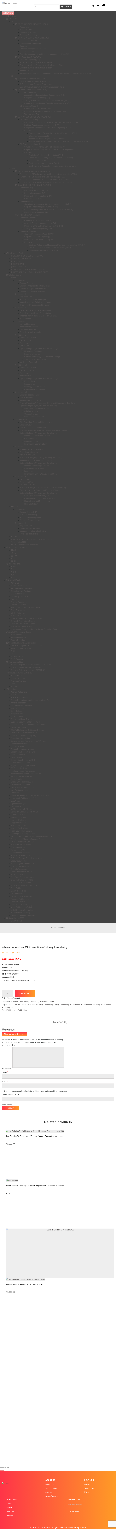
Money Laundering (31, 1001)
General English (26, 283)
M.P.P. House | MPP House (22, 809)
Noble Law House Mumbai (21, 831)
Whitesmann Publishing (20, 913)
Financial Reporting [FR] (30, 60)
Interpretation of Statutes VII (31, 400)
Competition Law (31, 441)
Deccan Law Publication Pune (23, 752)
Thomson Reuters (18, 902)
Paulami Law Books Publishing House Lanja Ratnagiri (32, 836)
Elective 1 (28, 130)
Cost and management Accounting (33, 49)
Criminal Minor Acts (32, 411)
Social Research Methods (30, 332)
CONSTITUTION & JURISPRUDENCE (28, 269)
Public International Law (29, 452)
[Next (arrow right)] (3, 1470)
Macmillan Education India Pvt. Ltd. (25, 812)
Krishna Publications (19, 602)
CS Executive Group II (29, 106)
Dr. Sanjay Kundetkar (19, 597)
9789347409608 (13, 1005)
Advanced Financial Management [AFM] (36, 62)
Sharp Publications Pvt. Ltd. (22, 872)
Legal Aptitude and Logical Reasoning (35, 81)
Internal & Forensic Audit (39, 136)
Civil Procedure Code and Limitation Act (36, 422)
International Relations (29, 327)
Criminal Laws (17, 1001)
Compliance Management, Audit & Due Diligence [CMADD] (48, 128)
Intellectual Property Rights (30, 362)
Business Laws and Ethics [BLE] (37, 190)
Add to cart (24, 993)
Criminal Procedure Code (30, 395)
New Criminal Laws (16, 662)
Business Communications (30, 520)
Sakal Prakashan (18, 613)
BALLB (14, 278)
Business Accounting (28, 515)
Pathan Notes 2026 (18, 542)
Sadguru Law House (19, 861)
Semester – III (20, 308)
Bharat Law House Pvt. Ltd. (22, 719)
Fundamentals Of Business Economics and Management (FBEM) (46, 182)
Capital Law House (18, 727)
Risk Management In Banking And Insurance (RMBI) (50, 248)
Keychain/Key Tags (18, 681)
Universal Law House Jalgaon (23, 624)
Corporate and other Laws (30, 43)
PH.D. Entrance (17, 659)
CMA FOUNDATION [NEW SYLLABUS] (33, 171)
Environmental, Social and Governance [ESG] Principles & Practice (51, 122)
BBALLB (14, 507)
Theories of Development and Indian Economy (38, 316)
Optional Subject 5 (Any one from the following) (39, 463)
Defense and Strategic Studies (36, 466)
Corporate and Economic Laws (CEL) (39, 220)
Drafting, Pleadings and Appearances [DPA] (41, 125)
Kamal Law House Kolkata (21, 776)
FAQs (86, 1492)
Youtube (10, 1516)
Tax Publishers (17, 894)
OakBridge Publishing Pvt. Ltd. (23, 834)
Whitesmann (75, 1005)
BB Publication (17, 716)
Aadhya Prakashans (19, 692)
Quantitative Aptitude (28, 32)
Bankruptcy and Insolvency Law (37, 496)
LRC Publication (17, 806)
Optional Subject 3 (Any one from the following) (39, 406)
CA (12, 21)
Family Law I (25, 343)
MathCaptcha (9, 1104)
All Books (13, 16)
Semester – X (20, 477)
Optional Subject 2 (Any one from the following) (39, 378)
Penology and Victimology (34, 387)
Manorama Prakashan (20, 815)
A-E (14, 550)
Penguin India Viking (19, 850)
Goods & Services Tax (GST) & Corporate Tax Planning (51, 158)
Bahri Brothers (16, 635)
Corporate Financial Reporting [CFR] (39, 237)
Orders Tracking (51, 1496)
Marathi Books (15, 580)
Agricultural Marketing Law (35, 359)
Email (5, 1082)
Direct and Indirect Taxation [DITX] (38, 196)
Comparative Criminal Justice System (39, 498)
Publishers (12, 689)
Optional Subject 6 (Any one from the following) (39, 493)
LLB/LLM (16, 537)
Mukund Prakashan (18, 605)
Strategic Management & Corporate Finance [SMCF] (45, 147)
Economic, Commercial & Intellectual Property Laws (45, 111)
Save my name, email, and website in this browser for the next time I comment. (35, 1091)
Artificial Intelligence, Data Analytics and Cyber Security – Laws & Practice (58, 141)
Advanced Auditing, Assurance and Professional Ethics (42, 65)
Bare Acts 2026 (14, 564)
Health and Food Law (33, 351)
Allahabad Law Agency (20, 697)
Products (61, 928)
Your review (7, 1069)
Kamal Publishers (18, 779)
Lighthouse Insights (18, 804)
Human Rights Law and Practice (37, 436)
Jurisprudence (25, 376)
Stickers (14, 686)
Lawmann (15, 793)
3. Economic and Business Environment (36, 84)
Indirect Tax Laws (27, 71)
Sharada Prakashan (19, 869)
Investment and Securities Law (36, 408)
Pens (13, 684)
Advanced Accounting (28, 41)
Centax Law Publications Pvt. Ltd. (24, 733)
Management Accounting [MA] (36, 212)
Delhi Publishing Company (21, 757)
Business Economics (28, 35)
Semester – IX (21, 447)
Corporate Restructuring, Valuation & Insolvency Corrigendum (49, 150)
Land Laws (28, 471)
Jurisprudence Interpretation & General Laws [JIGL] (44, 95)
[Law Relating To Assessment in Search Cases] (106, 1315)
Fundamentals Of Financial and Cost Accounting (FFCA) (42, 177)
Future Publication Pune (20, 763)
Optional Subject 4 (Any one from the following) (39, 433)
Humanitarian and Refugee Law (37, 501)
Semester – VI (21, 365)
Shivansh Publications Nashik (23, 621)
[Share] (3, 1467)
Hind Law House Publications (23, 771)
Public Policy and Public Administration (35, 313)
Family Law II (25, 373)
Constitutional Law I (28, 338)
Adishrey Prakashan (19, 586)
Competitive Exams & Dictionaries (22, 643)
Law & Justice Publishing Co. (22, 787)
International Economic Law (35, 444)
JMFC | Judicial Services (21, 648)
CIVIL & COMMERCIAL (22, 259)
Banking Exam (17, 656)
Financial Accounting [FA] (34, 193)
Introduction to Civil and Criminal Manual (36, 460)
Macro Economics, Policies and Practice (36, 302)
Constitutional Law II (28, 368)
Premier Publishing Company (22, 842)
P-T (14, 558)
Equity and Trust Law (32, 354)
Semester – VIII (21, 419)
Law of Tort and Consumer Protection (35, 428)
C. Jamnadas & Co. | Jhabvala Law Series (28, 725)
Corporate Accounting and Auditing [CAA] (41, 207)
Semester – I (20, 280)
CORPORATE (18, 264)
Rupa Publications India (20, 855)
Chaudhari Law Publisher (21, 591)
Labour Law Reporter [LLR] (22, 782)
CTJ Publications (18, 594)
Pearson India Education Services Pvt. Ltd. (28, 839)
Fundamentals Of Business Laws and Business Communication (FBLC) (48, 174)
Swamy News (16, 921)
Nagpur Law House (18, 823)
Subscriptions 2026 (16, 918)
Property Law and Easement (31, 449)
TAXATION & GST (20, 267)
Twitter (9, 1508)
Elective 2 (28, 152)
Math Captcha (7, 1095)
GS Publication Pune (19, 768)
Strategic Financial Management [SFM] (40, 223)
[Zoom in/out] (8, 1467)
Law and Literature (27, 324)
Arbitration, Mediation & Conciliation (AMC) (46, 155)
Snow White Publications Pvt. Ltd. (24, 885)
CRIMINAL (17, 261)
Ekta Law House (17, 599)
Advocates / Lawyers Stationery (19, 673)
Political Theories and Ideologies (33, 299)
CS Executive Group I (28, 92)
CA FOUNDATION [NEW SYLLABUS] (32, 24)
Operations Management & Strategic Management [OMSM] (47, 204)
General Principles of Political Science (35, 286)
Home (53, 928)
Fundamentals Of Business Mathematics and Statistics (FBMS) (45, 180)
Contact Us (49, 1484)
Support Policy (89, 1488)
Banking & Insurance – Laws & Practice (45, 163)
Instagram (11, 1512)
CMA (13, 169)
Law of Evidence (26, 398)
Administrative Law (27, 455)
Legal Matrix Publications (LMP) (23, 798)
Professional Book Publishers (23, 845)
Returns (87, 1484)
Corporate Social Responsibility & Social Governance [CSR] (53, 133)
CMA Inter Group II (27, 201)
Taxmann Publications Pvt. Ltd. (23, 896)
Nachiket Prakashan (19, 820)
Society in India (26, 319)
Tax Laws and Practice (33, 114)
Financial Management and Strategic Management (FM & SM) (44, 54)
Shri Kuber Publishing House (22, 877)
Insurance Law (30, 384)
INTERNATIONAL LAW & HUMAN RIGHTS (30, 272)
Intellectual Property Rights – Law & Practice (47, 139)
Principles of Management (30, 517)
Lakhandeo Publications (20, 785)
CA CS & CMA (14, 19)
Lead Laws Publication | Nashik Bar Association (30, 795)
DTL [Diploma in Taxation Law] (25, 545)
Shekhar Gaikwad (18, 874)
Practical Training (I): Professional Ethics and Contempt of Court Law (47, 403)
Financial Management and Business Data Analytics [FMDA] (48, 210)
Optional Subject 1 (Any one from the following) (39, 349)
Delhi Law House (18, 755)
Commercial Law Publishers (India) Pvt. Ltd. (28, 741)
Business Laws (26, 30)
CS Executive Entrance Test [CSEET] (32, 79)
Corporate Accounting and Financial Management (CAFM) (47, 103)
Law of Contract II (27, 370)
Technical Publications (20, 899)
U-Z (15, 561)
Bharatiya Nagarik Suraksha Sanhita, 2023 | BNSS (31, 665)
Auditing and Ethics (27, 51)
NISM (13, 654)
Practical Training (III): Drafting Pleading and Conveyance (43, 458)
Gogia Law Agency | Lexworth (23, 765)
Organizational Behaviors (30, 528)
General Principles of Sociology (32, 291)
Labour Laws (25, 479)
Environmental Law (27, 485)
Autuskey (84, 1528)
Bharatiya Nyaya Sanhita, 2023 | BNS (26, 667)
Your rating (7, 1045)
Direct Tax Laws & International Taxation (36, 68)
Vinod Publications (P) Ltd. (21, 907)
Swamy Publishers (18, 640)
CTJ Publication (17, 746)
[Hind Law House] (9, 3)
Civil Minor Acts (30, 438)
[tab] (60, 1022)
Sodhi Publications (18, 888)
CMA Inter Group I (27, 188)
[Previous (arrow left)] (1, 1470)
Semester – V (20, 335)
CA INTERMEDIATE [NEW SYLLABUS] (33, 38)
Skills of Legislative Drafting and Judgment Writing (40, 490)
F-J (14, 553)
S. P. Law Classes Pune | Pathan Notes (26, 858)
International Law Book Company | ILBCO (27, 774)
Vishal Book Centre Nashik (22, 626)
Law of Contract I (26, 340)
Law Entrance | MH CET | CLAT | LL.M (26, 646)
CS (12, 76)
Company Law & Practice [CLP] (37, 98)
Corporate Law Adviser (20, 744)
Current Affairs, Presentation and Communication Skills (42, 87)
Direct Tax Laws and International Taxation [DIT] (43, 226)
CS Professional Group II (30, 144)
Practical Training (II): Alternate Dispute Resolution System (43, 430)
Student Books (15, 275)
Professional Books (16, 253)
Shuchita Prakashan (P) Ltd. (22, 880)
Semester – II (20, 294)
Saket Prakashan (18, 616)
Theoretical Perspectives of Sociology (35, 305)
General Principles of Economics (33, 289)
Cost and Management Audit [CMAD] (39, 234)
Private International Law (34, 417)
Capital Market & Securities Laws (37, 109)
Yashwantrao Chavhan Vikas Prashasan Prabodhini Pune (34, 629)
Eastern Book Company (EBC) (23, 760)
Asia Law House (17, 708)
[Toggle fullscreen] (5, 1467)
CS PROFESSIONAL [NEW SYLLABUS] (34, 117)
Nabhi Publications (18, 637)
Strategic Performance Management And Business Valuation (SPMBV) (57, 245)
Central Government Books (19, 632)
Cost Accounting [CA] (32, 199)
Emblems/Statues (18, 678)
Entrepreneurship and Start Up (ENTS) (44, 250)
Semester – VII (21, 392)
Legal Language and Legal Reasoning (35, 310)
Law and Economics (28, 329)
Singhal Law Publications (21, 883)
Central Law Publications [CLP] (23, 736)
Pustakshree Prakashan (20, 853)
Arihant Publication (18, 703)
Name (5, 1072)
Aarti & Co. (15, 583)
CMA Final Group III (28, 218)
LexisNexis (15, 801)
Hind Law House (42, 1528)
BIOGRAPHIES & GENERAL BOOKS (27, 256)
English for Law (26, 297)
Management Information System (33, 531)
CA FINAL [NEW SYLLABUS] (29, 57)
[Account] (93, 6)
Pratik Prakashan (18, 610)
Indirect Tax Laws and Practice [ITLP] (39, 240)
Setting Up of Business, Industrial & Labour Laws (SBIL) (46, 101)
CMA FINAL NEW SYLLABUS (27, 215)
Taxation (23, 46)
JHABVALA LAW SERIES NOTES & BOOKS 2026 (31, 539)
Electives (28, 242)
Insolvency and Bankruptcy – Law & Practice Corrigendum (52, 166)
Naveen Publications (19, 828)
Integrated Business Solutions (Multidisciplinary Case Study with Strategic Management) (55, 73)
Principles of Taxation (28, 482)
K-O (15, 556)
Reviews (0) (60, 1022)
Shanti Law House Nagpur (21, 866)
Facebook (10, 1504)
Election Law (29, 381)
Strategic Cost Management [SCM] (38, 229)
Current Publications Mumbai (22, 749)
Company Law (25, 425)
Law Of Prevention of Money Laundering (37, 1005)
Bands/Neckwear (18, 676)
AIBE (13, 651)
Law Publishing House (20, 790)
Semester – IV (21, 321)
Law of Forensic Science (34, 468)
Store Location (51, 1488)
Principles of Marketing (29, 534)
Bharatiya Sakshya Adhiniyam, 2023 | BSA (28, 670)
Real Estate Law (31, 504)
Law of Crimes (25, 346)
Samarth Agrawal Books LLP (22, 864)
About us (48, 1492)
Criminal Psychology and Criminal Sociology (42, 357)
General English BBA (28, 512)
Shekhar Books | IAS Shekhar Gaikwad (26, 618)
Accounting (24, 27)
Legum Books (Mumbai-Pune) (23, 915)
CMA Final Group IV (28, 231)
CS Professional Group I (29, 120)
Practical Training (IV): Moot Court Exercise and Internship (43, 488)
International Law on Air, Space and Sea (40, 474)
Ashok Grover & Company (21, 588)
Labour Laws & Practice (38, 160)
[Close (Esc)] (1, 1467)
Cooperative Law (31, 414)
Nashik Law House (18, 825)
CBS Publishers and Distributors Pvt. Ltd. (27, 730)
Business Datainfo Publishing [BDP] (25, 722)
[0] (103, 6)
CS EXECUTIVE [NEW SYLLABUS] (32, 90)
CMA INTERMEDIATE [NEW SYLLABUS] (34, 185)
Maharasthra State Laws (18, 547)
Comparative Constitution (34, 389)
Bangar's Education (19, 714)
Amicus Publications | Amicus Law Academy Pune (31, 700)
